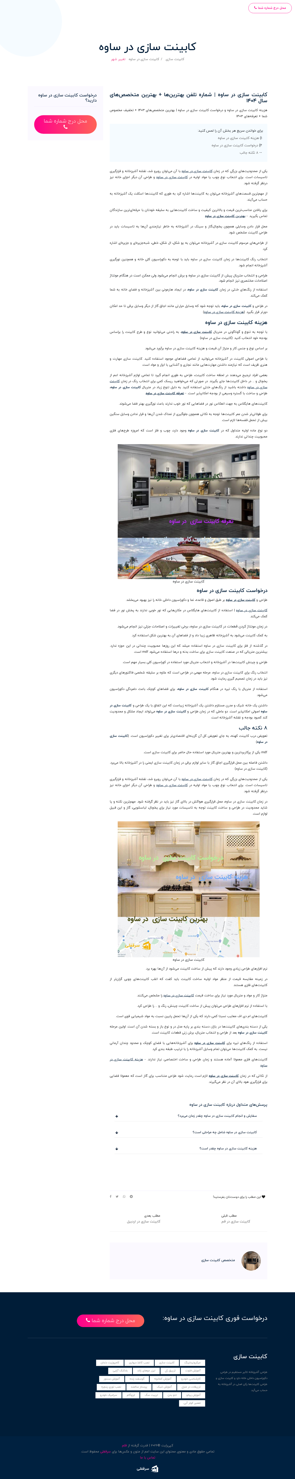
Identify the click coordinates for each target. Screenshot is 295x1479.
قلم (124, 1445)
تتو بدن (172, 1395)
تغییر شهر (118, 59)
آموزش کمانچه (162, 1379)
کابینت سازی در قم (235, 1221)
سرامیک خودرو (108, 1395)
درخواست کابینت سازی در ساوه (235, 145)
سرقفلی (105, 1451)
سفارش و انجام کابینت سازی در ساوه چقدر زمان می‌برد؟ (217, 1116)
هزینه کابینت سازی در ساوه (238, 138)
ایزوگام (131, 1395)
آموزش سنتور (112, 1379)
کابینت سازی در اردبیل (143, 1221)
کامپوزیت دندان (110, 1363)
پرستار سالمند (139, 1387)
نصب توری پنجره (111, 1387)
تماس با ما (147, 1457)
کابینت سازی (175, 59)
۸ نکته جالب (249, 152)
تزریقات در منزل (191, 1387)
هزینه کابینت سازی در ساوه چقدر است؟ (228, 1148)
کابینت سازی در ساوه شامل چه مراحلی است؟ (225, 1132)
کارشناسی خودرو (191, 1379)
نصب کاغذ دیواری (139, 1363)
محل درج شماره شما (271, 8)
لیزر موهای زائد (146, 1371)
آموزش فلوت (193, 1371)
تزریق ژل (170, 1371)
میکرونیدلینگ (192, 1363)
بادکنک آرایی (120, 1371)
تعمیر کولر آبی (192, 1403)
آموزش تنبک (164, 1387)
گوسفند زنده (137, 1379)
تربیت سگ (151, 1395)
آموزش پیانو (193, 1395)
